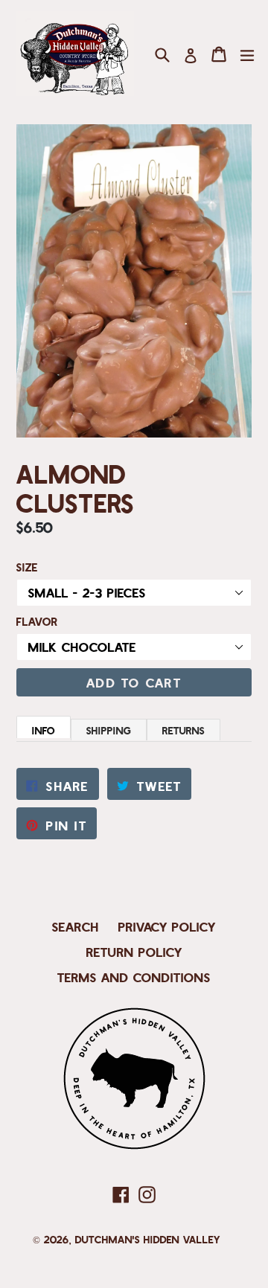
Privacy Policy (167, 926)
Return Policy (134, 952)
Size (27, 567)
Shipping (108, 730)
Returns (183, 730)
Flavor (37, 621)
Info (43, 730)
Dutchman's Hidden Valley (147, 1239)
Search (75, 926)
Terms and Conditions (134, 977)
